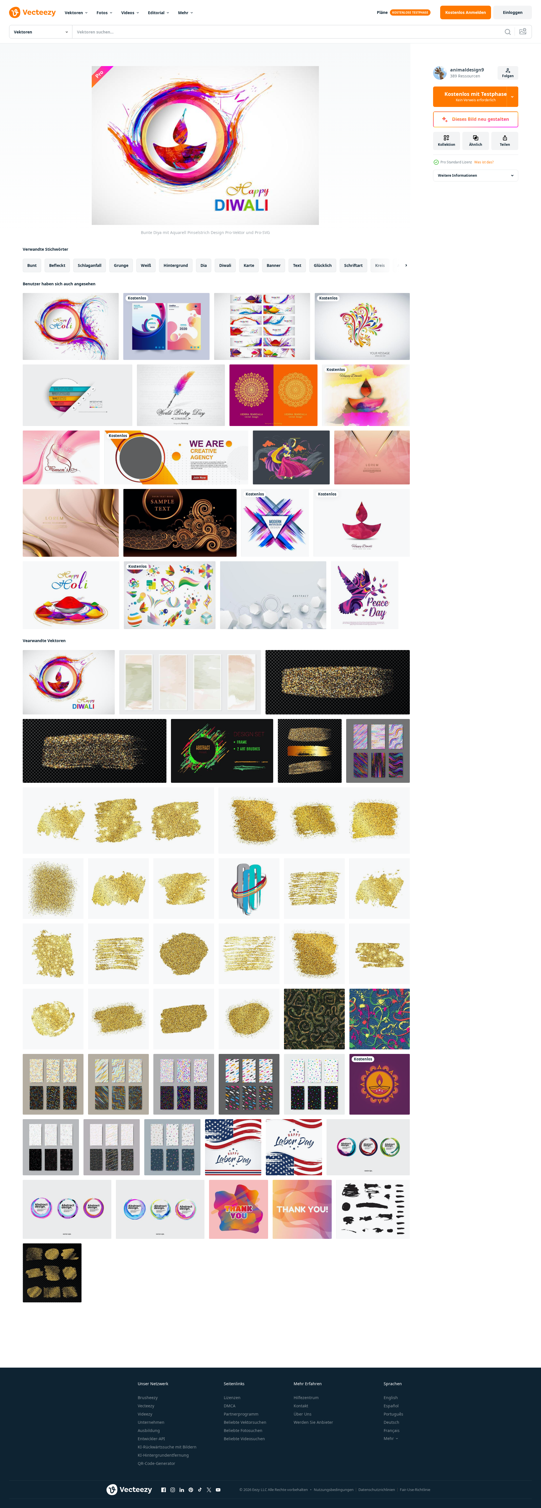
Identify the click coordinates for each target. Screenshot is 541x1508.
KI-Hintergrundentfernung (163, 1455)
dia (203, 265)
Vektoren (74, 12)
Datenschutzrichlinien (376, 1489)
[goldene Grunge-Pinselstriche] (338, 682)
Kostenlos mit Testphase (475, 97)
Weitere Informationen (457, 175)
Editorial (156, 12)
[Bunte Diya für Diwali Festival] (362, 523)
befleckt (57, 265)
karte (249, 265)
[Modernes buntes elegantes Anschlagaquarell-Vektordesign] (275, 523)
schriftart (353, 265)
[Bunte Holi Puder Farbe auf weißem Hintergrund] (71, 595)
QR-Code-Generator (156, 1463)
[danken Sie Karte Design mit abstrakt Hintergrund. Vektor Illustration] (238, 1209)
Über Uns (303, 1414)
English (391, 1397)
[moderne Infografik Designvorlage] (77, 395)
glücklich (323, 265)
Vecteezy (146, 1405)
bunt (32, 265)
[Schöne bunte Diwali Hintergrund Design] (366, 395)
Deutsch (391, 1422)
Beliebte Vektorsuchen (245, 1422)
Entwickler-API (151, 1438)
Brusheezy (148, 1397)
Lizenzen (232, 1397)
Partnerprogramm (241, 1414)
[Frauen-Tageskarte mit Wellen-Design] (61, 457)
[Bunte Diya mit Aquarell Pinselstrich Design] (69, 682)
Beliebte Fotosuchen (243, 1430)
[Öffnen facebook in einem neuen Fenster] (163, 1490)
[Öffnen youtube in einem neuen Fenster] (218, 1490)
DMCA (229, 1405)
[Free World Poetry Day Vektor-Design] (181, 395)
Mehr (183, 12)
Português (393, 1414)
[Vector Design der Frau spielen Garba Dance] (291, 457)
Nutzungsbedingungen (334, 1489)
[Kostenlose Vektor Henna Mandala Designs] (273, 395)
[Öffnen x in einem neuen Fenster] (209, 1490)
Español (391, 1405)
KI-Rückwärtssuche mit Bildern (167, 1447)
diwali (225, 265)
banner (274, 265)
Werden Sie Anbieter (313, 1422)
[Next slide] (401, 265)
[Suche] (507, 31)
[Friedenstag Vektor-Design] (364, 595)
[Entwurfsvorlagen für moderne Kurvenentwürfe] (166, 326)
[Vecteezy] (32, 12)
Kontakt (301, 1405)
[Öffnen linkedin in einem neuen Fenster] (181, 1490)
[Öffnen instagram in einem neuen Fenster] (172, 1490)
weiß (146, 265)
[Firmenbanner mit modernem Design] (176, 457)
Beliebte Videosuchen (244, 1438)
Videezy (145, 1414)
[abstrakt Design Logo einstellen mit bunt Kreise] (368, 1147)
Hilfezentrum (306, 1397)
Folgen (508, 75)
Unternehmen (151, 1422)
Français (392, 1430)
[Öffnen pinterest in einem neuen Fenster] (191, 1490)
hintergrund (176, 265)
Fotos (102, 12)
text (297, 265)
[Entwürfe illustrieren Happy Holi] (262, 326)
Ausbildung (149, 1430)
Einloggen (513, 12)
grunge (121, 265)
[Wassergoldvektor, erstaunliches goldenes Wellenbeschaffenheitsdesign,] (180, 523)
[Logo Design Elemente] (170, 595)
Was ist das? (484, 162)
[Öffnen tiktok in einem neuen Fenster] (200, 1490)
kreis (380, 265)
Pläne (382, 12)
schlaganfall (89, 265)
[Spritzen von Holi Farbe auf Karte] (71, 326)
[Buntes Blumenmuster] (362, 326)
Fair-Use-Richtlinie (415, 1489)
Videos (127, 12)
